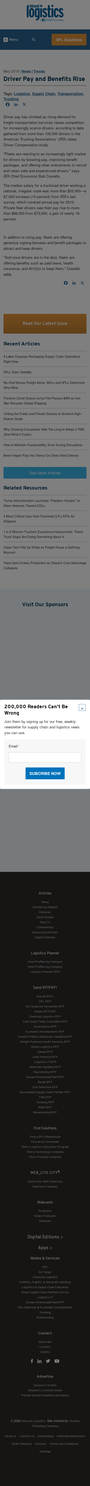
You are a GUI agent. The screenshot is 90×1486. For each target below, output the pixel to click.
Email (14, 746)
